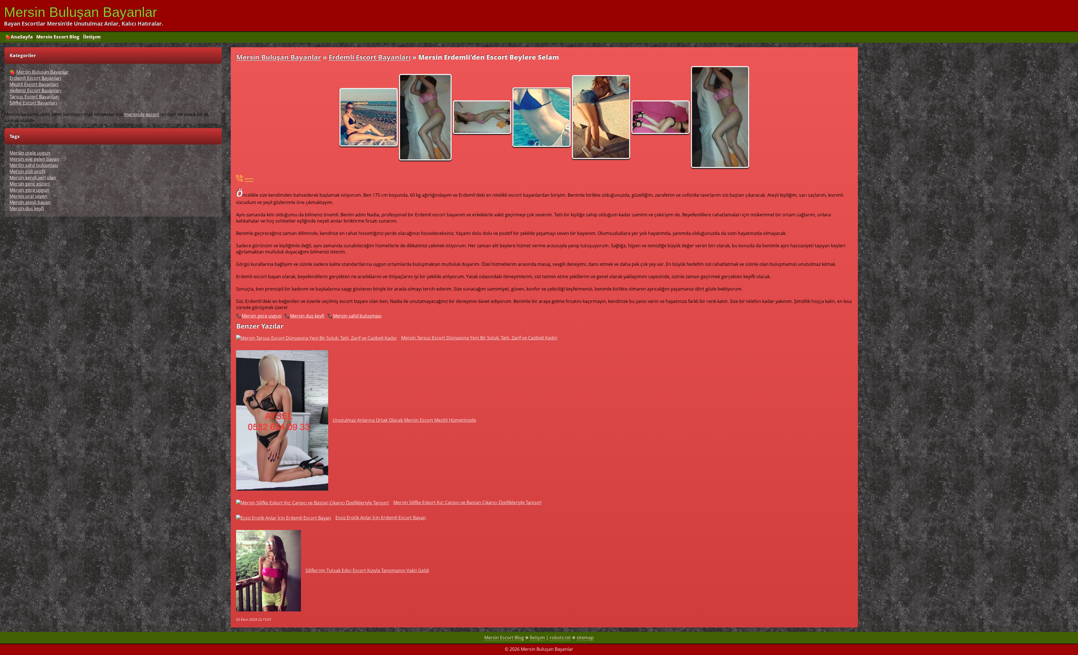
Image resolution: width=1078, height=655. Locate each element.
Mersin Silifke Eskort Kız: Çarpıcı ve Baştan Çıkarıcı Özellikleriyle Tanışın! (467, 502)
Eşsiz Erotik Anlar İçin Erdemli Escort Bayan (380, 518)
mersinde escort (141, 114)
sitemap (585, 637)
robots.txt (560, 637)
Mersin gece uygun (262, 316)
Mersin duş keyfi (307, 316)
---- (249, 178)
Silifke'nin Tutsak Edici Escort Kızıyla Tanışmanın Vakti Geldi (367, 570)
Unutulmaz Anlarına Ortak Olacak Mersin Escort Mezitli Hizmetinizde (404, 420)
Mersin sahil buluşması (357, 316)
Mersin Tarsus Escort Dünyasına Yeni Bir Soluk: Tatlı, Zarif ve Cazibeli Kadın (479, 338)
